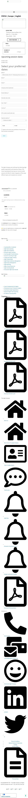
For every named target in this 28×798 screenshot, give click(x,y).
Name (3, 82)
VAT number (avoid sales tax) (7, 113)
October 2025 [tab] (4, 60)
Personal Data (15, 778)
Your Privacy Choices (10, 794)
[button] (14, 12)
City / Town (4, 103)
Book (4, 135)
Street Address (5, 93)
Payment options (5, 118)
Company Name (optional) (7, 87)
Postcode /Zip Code (5, 98)
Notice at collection (5, 796)
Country (3, 108)
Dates (3, 72)
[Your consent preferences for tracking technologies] (25, 795)
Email (3, 77)
